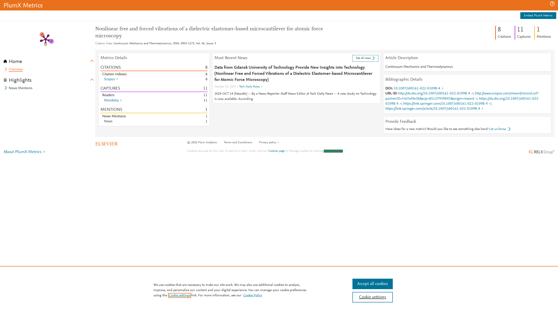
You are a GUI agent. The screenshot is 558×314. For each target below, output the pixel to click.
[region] (279, 290)
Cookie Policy (252, 295)
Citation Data (103, 43)
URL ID (390, 93)
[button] (552, 3)
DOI (388, 88)
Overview (16, 69)
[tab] (49, 60)
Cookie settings (333, 151)
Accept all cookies (372, 284)
